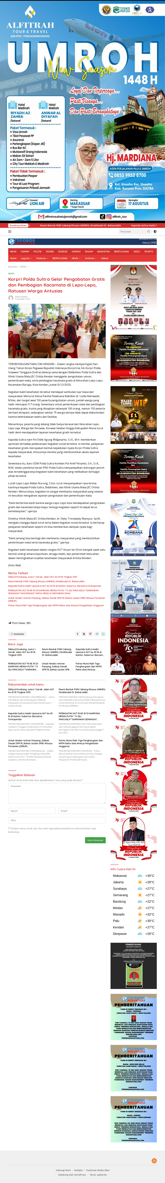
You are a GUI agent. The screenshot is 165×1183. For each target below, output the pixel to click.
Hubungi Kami (63, 1170)
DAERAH (76, 251)
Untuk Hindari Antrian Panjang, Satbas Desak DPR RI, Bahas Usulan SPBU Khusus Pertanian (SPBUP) (56, 599)
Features (41, 258)
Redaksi (78, 1170)
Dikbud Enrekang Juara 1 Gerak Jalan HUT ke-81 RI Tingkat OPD (42, 576)
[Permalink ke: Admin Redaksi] (10, 297)
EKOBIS (50, 251)
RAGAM (89, 251)
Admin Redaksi (21, 296)
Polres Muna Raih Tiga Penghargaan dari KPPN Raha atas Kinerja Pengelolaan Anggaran (56, 605)
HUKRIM (25, 251)
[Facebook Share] (77, 634)
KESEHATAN (103, 251)
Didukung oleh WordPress (72, 1174)
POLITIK (38, 251)
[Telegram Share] (96, 634)
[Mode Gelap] (155, 231)
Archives (89, 258)
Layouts (25, 258)
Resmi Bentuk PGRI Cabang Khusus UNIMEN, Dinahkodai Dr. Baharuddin (46, 581)
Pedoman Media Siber (98, 1170)
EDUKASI (62, 251)
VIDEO (136, 251)
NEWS (13, 251)
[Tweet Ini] (84, 634)
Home (13, 258)
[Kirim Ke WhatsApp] (103, 634)
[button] (149, 231)
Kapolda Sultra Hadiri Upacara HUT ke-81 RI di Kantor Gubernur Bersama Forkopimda (54, 585)
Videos (104, 258)
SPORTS (149, 251)
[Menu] (10, 231)
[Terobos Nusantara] (22, 241)
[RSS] (154, 1161)
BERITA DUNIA (121, 251)
